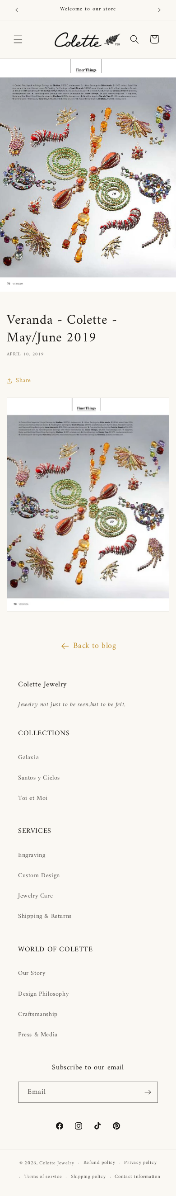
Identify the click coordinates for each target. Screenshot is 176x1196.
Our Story (31, 973)
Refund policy (99, 1162)
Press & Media (38, 1034)
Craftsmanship (38, 1014)
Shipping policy (88, 1176)
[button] (18, 39)
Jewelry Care (35, 896)
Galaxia (28, 757)
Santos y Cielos (39, 778)
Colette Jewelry (56, 1163)
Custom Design (39, 875)
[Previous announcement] (17, 10)
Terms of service (43, 1176)
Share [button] (23, 380)
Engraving (31, 855)
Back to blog (94, 646)
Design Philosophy (43, 994)
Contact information (137, 1176)
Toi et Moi (33, 798)
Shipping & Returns (45, 916)
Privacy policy (140, 1162)
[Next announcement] (159, 10)
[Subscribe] (147, 1092)
